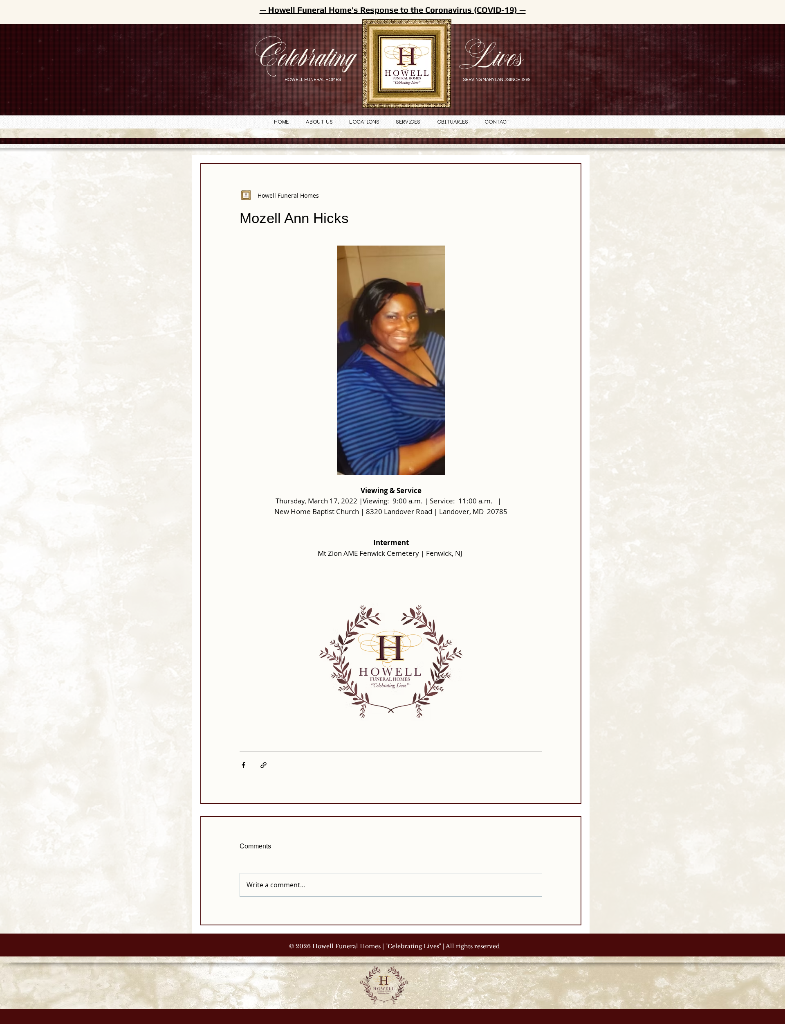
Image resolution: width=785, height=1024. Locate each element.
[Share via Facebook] (243, 765)
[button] (364, 122)
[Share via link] (263, 765)
